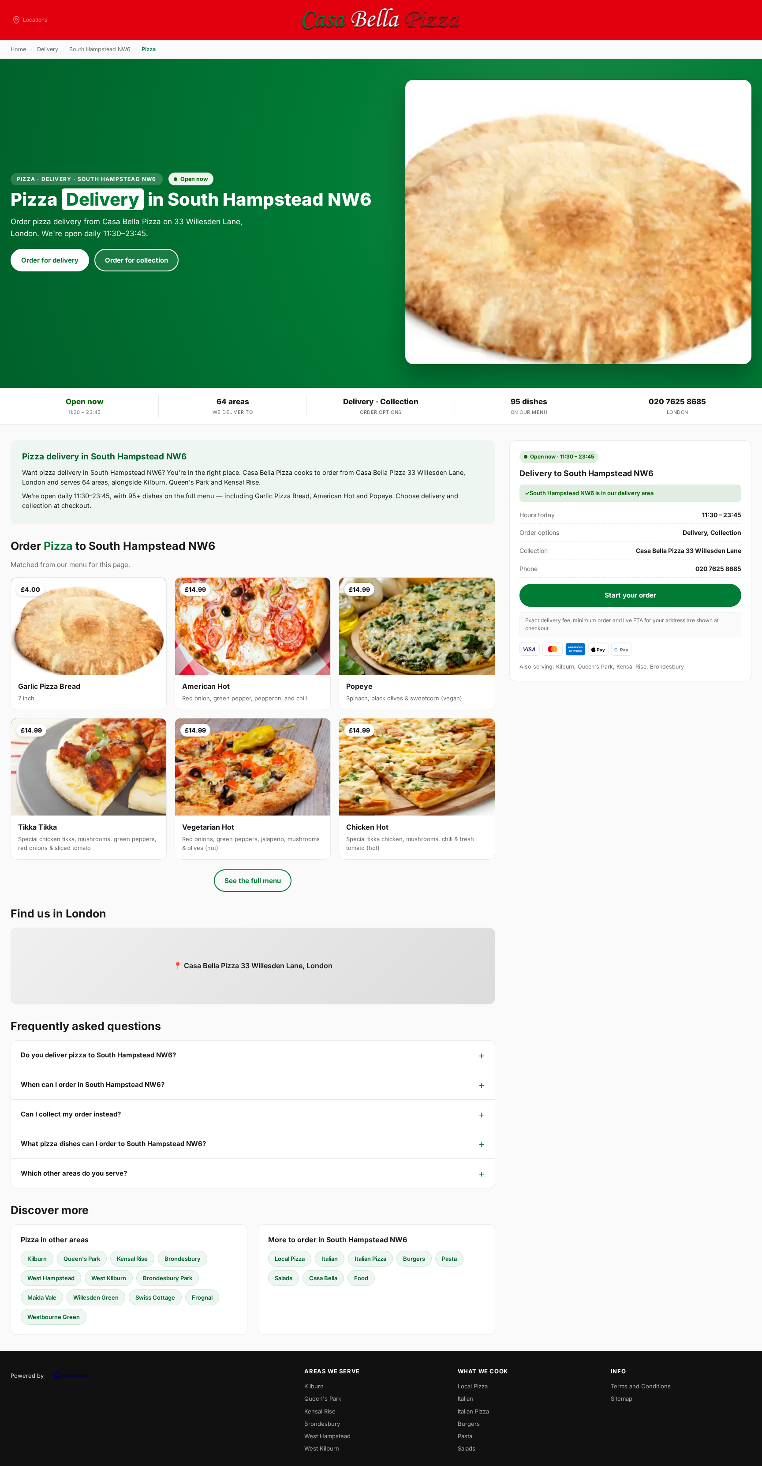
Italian (329, 1258)
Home (18, 49)
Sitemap (621, 1398)
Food (361, 1278)
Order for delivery (49, 260)
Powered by (27, 1375)
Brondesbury (182, 1258)
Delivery (47, 49)
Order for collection (136, 260)
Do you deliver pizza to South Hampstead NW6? (98, 1055)
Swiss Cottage (155, 1297)
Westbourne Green (53, 1316)
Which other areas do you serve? (74, 1173)
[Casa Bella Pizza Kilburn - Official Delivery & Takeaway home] (381, 20)
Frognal (202, 1297)
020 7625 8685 (677, 401)
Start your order (630, 595)
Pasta (449, 1258)
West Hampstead (51, 1278)
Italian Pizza (370, 1258)
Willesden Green (96, 1297)
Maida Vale (41, 1297)
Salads (283, 1278)
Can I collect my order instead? (71, 1114)
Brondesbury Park (167, 1278)
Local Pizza (290, 1258)
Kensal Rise (132, 1258)
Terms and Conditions (641, 1386)
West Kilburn (108, 1278)
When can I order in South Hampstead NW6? (92, 1084)
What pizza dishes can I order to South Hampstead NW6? (113, 1143)
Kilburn (37, 1258)
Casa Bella (323, 1278)
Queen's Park (82, 1258)
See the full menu (252, 880)
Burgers (414, 1258)
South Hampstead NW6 (100, 49)
